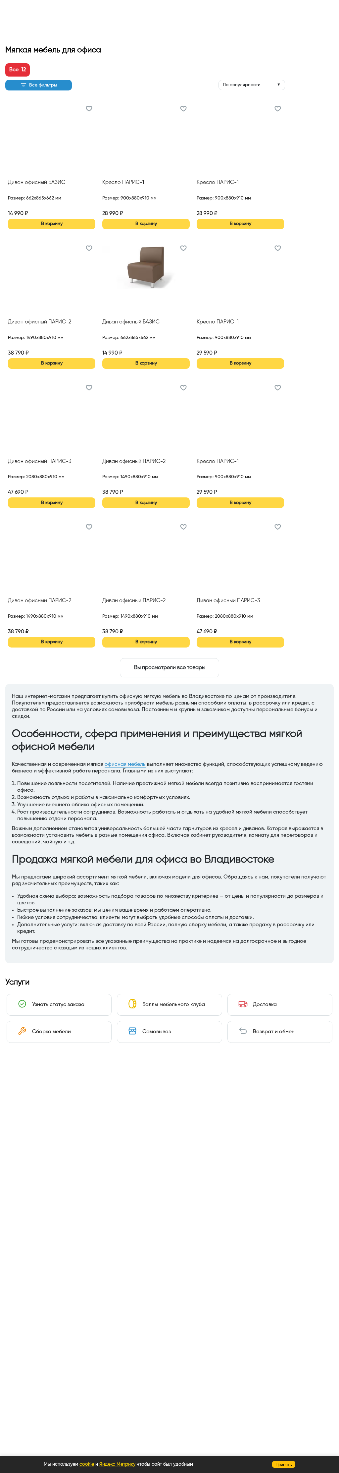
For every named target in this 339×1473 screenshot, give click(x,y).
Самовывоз (156, 1032)
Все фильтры (43, 85)
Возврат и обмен (274, 1032)
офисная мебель (125, 764)
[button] (89, 110)
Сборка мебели (51, 1032)
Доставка (265, 1004)
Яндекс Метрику (117, 1464)
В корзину (52, 223)
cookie (86, 1464)
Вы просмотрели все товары (169, 667)
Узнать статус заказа (58, 1004)
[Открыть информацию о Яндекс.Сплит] (32, 206)
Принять (283, 1464)
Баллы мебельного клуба (173, 1004)
